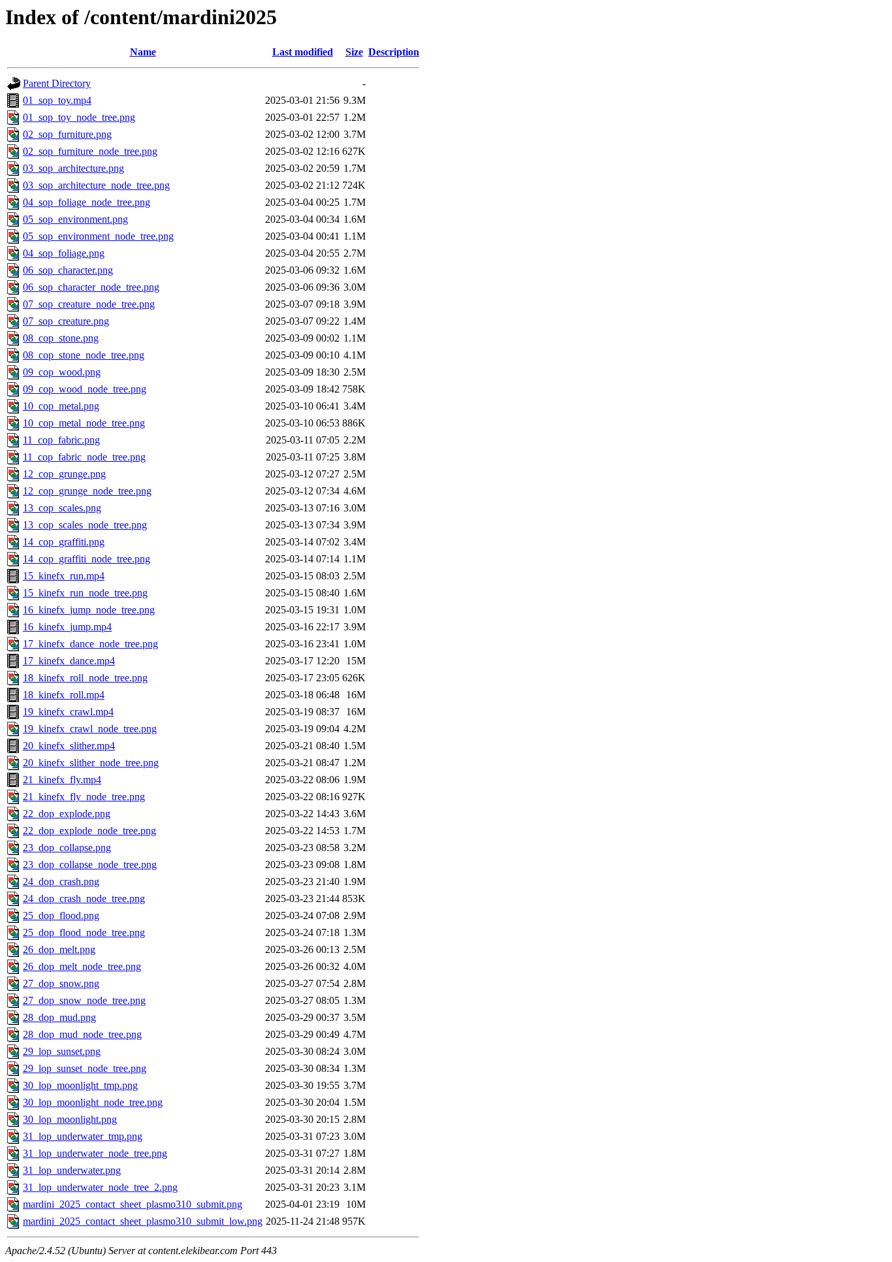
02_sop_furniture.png (67, 134)
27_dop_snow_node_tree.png (84, 1000)
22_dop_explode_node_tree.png (89, 830)
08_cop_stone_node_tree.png (83, 355)
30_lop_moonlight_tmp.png (80, 1085)
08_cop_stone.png (61, 338)
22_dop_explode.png (66, 813)
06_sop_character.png (68, 270)
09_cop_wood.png (62, 372)
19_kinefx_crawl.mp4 (68, 711)
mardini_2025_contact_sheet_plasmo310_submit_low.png (143, 1221)
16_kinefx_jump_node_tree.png (89, 609)
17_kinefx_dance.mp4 (69, 660)
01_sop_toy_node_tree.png (79, 117)
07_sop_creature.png (66, 321)
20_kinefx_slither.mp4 (69, 745)
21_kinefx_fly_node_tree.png (84, 796)
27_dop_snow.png (61, 983)
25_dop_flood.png (61, 915)
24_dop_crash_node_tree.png (84, 898)
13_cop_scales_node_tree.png (85, 524)
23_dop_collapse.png (67, 847)
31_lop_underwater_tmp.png (82, 1136)
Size (354, 51)
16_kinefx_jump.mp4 (67, 626)
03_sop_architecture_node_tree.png (96, 185)
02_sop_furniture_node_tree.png (90, 151)
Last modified (302, 51)
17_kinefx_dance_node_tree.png (90, 643)
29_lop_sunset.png (62, 1051)
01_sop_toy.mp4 (57, 100)
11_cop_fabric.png (61, 439)
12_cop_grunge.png (64, 473)
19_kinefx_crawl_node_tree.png (90, 728)
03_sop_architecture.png (73, 168)
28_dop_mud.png (59, 1017)
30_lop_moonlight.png (70, 1119)
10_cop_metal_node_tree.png (84, 423)
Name (143, 51)
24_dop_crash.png (61, 881)
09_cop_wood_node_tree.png (84, 389)
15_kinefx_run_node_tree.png (85, 592)
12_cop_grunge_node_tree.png (87, 490)
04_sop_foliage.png (63, 253)
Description (393, 51)
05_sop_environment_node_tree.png (98, 236)
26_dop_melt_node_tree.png (82, 966)
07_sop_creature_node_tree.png (89, 304)
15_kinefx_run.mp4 (63, 575)
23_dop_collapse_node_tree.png (90, 864)
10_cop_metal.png (61, 406)
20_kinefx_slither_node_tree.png (91, 762)
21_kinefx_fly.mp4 (62, 779)
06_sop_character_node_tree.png (91, 287)
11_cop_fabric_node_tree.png (84, 456)
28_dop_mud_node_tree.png (82, 1034)
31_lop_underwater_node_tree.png (95, 1153)
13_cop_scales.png (62, 507)
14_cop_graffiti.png (63, 541)
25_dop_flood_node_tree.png (84, 932)
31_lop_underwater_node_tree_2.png (100, 1187)
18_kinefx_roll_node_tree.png (85, 677)
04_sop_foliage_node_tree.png (86, 202)
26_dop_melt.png (59, 949)
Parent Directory (57, 83)
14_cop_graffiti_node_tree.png (86, 558)
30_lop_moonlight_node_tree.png (93, 1102)
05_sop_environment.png (75, 219)
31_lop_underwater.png (72, 1170)
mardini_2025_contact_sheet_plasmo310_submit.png (132, 1204)
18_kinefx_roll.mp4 (63, 694)
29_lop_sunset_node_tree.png (84, 1068)
